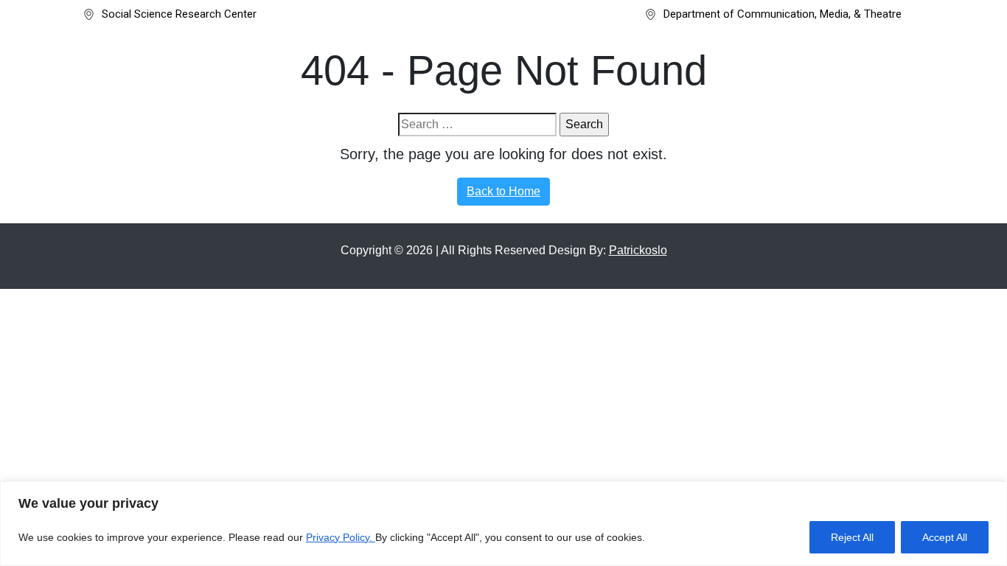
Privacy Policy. (340, 537)
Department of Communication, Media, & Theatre (782, 14)
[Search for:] (477, 124)
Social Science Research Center (179, 14)
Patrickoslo (638, 250)
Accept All (944, 537)
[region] (503, 523)
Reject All (852, 537)
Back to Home (503, 191)
